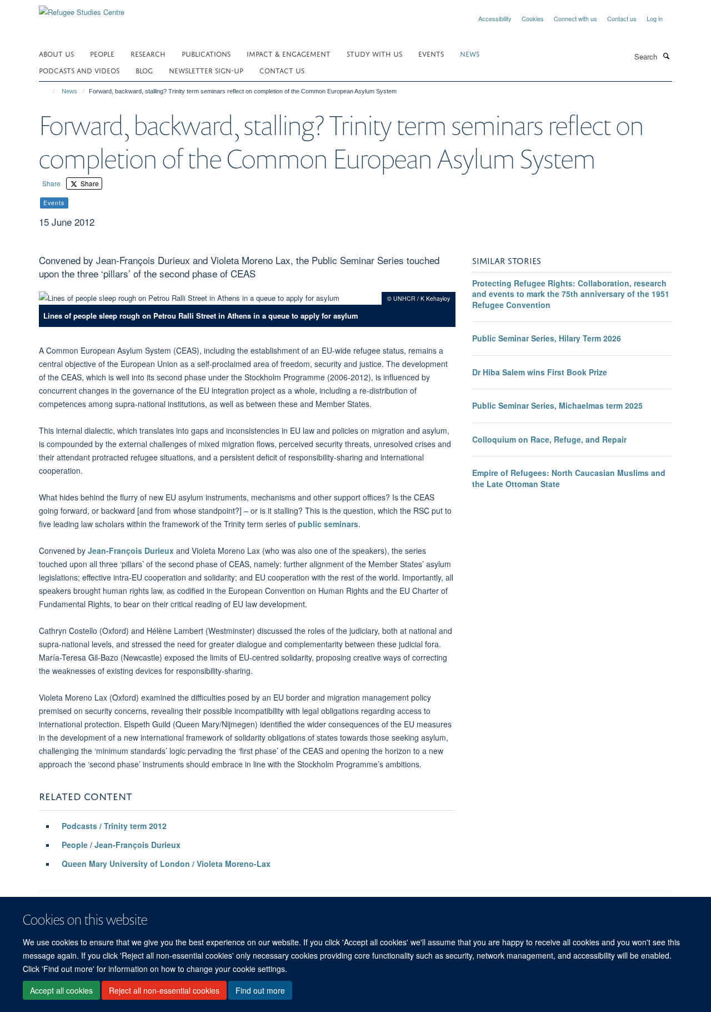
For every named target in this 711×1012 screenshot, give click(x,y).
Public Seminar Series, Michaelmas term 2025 (557, 405)
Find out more (260, 990)
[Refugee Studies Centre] (81, 8)
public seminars (328, 523)
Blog (144, 70)
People (102, 53)
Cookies (533, 18)
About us (56, 53)
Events (431, 53)
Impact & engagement (289, 53)
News (69, 91)
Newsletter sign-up (206, 70)
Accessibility (495, 18)
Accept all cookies (61, 990)
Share (51, 183)
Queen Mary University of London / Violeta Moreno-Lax (166, 863)
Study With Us (374, 53)
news (469, 53)
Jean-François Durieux (131, 550)
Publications (206, 53)
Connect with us (575, 18)
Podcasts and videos (79, 70)
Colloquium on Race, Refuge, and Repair (549, 439)
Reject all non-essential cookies (164, 990)
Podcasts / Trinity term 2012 (114, 825)
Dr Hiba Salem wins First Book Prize (539, 372)
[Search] (666, 55)
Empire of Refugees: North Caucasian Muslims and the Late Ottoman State (568, 478)
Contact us (622, 18)
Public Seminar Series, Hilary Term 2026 (546, 338)
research (148, 53)
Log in (655, 18)
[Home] (48, 91)
